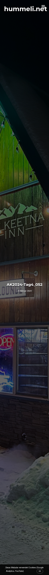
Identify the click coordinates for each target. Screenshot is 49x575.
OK (40, 571)
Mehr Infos (29, 571)
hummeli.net (25, 9)
